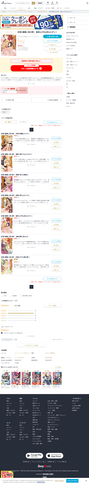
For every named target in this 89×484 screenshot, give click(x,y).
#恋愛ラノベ (5, 112)
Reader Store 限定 (71, 42)
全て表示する (32, 144)
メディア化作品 (70, 45)
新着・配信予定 (70, 103)
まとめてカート (53, 122)
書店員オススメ (70, 39)
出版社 (68, 96)
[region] (44, 481)
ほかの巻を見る (54, 52)
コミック (68, 58)
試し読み (53, 49)
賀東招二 (3, 387)
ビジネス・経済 (70, 80)
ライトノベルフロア (13, 11)
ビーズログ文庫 (19, 357)
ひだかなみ (48, 387)
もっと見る (32, 83)
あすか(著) (20, 36)
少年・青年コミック (71, 61)
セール (68, 106)
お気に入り (53, 44)
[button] (62, 462)
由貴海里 (15, 295)
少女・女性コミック (71, 64)
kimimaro (13, 387)
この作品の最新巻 (52, 100)
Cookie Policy (41, 482)
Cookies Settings (59, 480)
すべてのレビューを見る (31, 345)
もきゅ (17, 387)
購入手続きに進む (53, 36)
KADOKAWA (48, 357)
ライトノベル (23, 11)
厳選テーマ (69, 49)
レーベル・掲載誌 (71, 100)
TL (67, 87)
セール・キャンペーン (72, 36)
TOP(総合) (3, 11)
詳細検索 (40, 3)
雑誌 (67, 74)
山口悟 (43, 387)
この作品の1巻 (9, 100)
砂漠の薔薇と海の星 (42, 11)
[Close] (86, 481)
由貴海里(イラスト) (27, 36)
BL (67, 84)
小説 (67, 71)
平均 (15, 305)
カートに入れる (53, 40)
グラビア (68, 77)
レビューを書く (21, 42)
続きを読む (32, 336)
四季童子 (8, 387)
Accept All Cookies (72, 480)
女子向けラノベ (31, 11)
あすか (5, 295)
